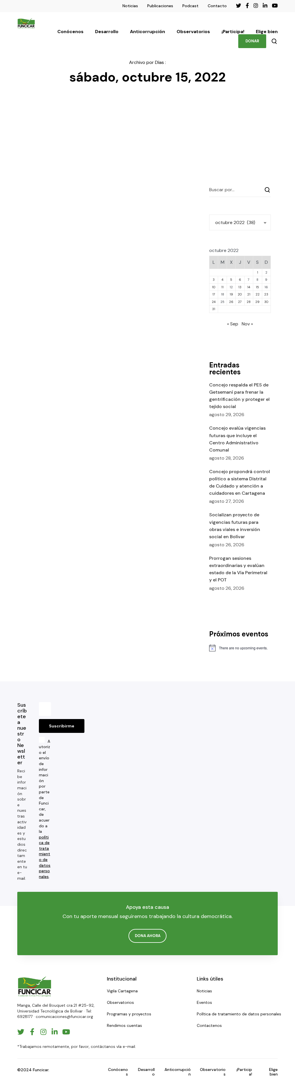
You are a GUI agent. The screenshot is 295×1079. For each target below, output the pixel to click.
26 (231, 302)
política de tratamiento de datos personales (44, 857)
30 (266, 302)
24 (213, 302)
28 (249, 302)
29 (257, 302)
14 (248, 287)
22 (258, 294)
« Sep (232, 324)
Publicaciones (160, 5)
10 (213, 287)
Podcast (190, 5)
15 (257, 287)
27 (240, 302)
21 (248, 294)
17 (213, 294)
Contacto (217, 5)
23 (266, 294)
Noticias (130, 5)
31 (213, 309)
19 (231, 294)
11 (222, 287)
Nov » (247, 324)
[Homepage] (34, 986)
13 (239, 287)
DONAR (252, 41)
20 (240, 294)
